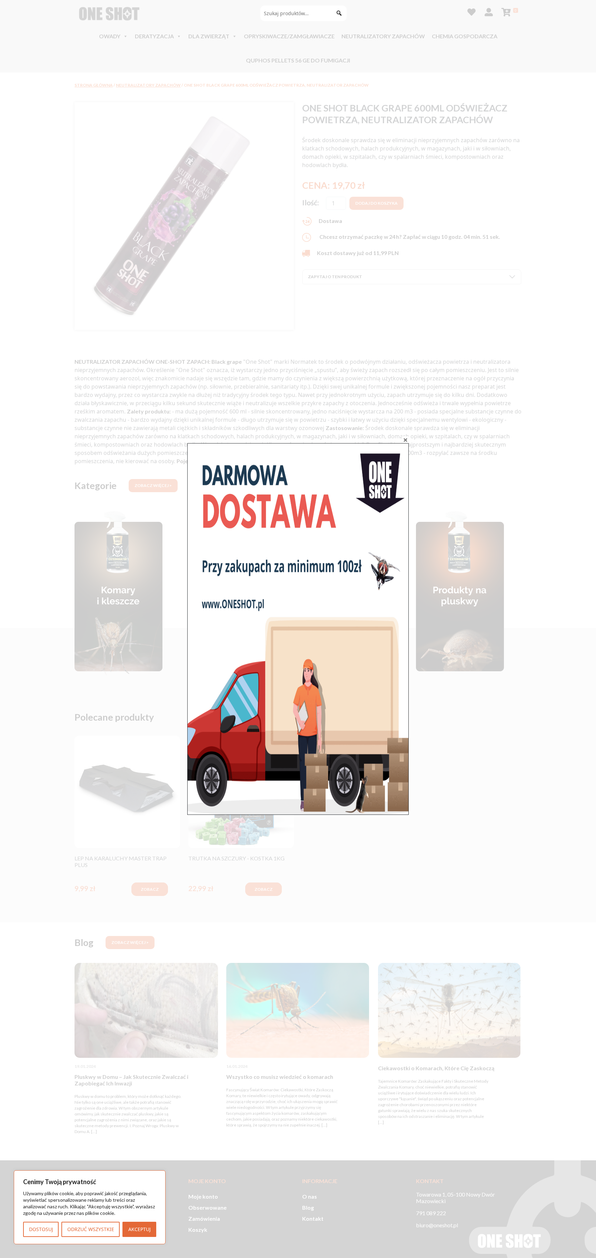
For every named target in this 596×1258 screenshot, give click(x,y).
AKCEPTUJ (139, 1229)
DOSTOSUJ (41, 1229)
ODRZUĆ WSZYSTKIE (90, 1229)
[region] (90, 1207)
